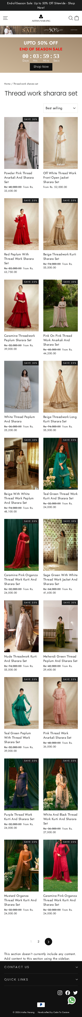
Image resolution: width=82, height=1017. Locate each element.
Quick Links (16, 979)
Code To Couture (61, 1012)
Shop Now (41, 67)
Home (7, 83)
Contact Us (17, 967)
